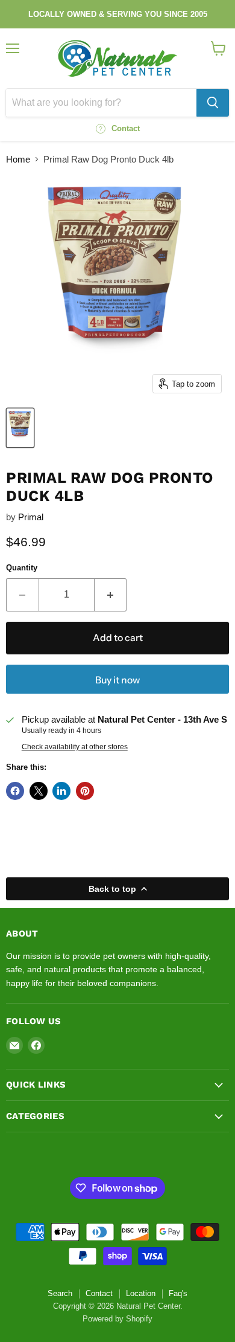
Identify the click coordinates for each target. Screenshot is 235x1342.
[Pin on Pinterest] (85, 791)
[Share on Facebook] (15, 791)
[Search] (212, 103)
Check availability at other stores (75, 747)
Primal (30, 517)
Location (140, 1293)
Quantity (21, 567)
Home (18, 159)
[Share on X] (39, 791)
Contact (99, 1293)
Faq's (178, 1293)
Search (60, 1293)
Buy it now (117, 680)
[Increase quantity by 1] (111, 594)
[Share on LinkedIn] (61, 791)
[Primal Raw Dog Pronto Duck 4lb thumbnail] (20, 427)
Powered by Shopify (117, 1318)
